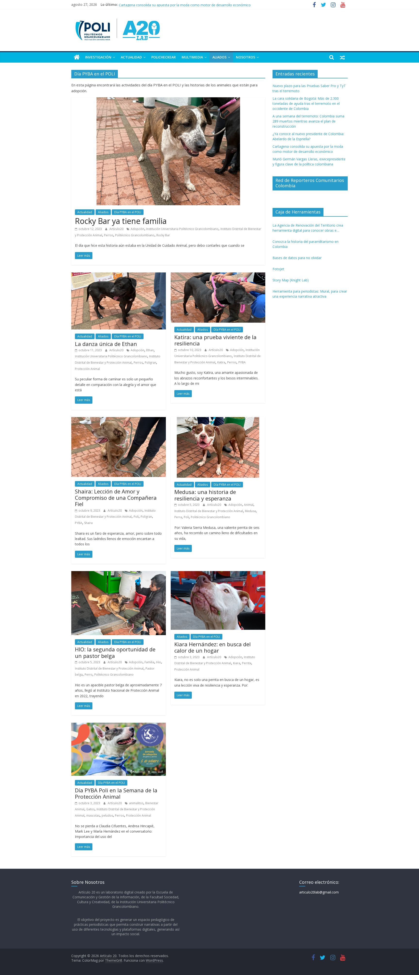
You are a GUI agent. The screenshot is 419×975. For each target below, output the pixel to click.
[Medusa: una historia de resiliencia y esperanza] (218, 420)
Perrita (246, 663)
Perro (88, 674)
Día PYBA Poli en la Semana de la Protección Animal (116, 793)
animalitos (136, 803)
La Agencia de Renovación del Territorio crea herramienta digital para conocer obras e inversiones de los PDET (308, 228)
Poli (136, 517)
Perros (108, 235)
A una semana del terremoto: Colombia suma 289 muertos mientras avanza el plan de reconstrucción (308, 121)
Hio (158, 662)
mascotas (93, 815)
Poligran (150, 363)
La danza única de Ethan (106, 343)
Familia (149, 662)
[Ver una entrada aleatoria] (342, 57)
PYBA (242, 362)
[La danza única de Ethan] (118, 275)
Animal (248, 505)
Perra (178, 517)
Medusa (250, 511)
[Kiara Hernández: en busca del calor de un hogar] (218, 574)
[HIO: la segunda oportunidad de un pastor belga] (118, 574)
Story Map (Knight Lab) (291, 280)
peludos (107, 815)
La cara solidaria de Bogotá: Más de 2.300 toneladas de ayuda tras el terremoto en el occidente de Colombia (306, 103)
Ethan (150, 350)
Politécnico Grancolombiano (134, 235)
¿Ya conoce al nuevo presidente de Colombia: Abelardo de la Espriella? (174, 4)
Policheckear (163, 57)
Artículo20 (116, 229)
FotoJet (278, 269)
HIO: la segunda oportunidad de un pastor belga (115, 652)
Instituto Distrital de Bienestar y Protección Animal (208, 511)
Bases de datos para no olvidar (297, 257)
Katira (221, 362)
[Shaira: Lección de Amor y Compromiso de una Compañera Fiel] (118, 420)
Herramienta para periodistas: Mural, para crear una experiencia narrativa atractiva (310, 294)
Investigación (98, 57)
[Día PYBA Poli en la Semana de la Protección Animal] (118, 725)
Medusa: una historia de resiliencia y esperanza (205, 495)
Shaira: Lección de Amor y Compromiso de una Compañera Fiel (116, 498)
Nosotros (245, 57)
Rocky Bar (163, 235)
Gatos (90, 809)
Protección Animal (87, 369)
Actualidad (131, 57)
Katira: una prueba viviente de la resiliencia (215, 340)
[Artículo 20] (76, 57)
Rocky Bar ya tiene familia (121, 221)
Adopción (137, 229)
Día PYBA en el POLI (127, 212)
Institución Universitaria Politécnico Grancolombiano (182, 229)
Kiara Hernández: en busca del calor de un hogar (212, 647)
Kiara (236, 663)
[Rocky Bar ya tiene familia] (168, 100)
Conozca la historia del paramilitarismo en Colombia (305, 244)
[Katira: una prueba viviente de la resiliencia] (218, 275)
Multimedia (192, 57)
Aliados (219, 57)
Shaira (88, 523)
